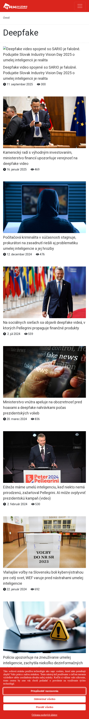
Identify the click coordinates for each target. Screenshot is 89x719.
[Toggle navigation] (80, 6)
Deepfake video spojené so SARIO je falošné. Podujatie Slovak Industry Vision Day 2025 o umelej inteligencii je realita (40, 73)
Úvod (6, 17)
